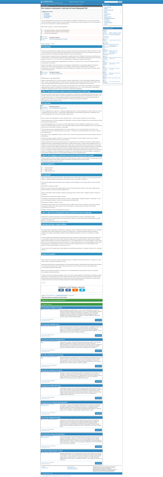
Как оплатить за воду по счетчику (51, 307)
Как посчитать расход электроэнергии (53, 434)
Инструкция (46, 13)
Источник (43, 282)
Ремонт (106, 12)
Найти (120, 1)
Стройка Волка (48, 1)
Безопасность (107, 21)
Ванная (105, 15)
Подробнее (98, 320)
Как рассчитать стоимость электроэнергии (54, 402)
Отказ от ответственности (65, 475)
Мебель (106, 8)
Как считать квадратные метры (51, 417)
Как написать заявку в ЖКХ (56, 73)
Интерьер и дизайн (108, 10)
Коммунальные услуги (45, 320)
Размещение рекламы (72, 467)
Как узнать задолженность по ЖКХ (51, 450)
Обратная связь (44, 467)
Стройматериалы (108, 22)
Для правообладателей (72, 468)
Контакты (81, 2)
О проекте (76, 2)
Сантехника (107, 19)
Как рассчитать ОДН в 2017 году (51, 385)
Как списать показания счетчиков (51, 370)
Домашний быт (107, 17)
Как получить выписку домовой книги (53, 339)
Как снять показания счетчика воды (52, 355)
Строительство (107, 7)
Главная (71, 2)
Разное (105, 24)
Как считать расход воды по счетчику (58, 39)
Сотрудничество (70, 466)
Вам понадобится (48, 16)
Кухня (105, 11)
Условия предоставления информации (50, 475)
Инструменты (107, 14)
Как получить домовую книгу (50, 324)
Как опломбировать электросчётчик (58, 108)
